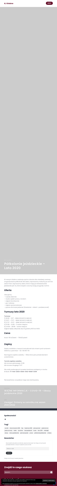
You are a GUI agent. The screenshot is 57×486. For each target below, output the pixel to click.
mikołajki (46, 430)
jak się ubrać (37, 428)
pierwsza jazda (24, 433)
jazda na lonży (8, 430)
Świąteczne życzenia (11, 485)
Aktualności (8, 260)
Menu (49, 3)
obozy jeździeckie (14, 433)
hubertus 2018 (28, 428)
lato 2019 (40, 430)
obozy (6, 433)
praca (31, 433)
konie (34, 430)
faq (22, 428)
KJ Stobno (8, 3)
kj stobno (20, 430)
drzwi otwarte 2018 (15, 428)
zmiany (49, 433)
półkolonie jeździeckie (40, 433)
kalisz (15, 430)
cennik (6, 428)
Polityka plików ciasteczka (41, 483)
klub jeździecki (28, 430)
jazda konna (45, 428)
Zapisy (9, 453)
